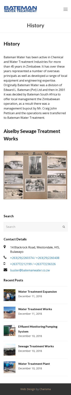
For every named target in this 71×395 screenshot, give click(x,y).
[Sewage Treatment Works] (9, 350)
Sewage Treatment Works (36, 346)
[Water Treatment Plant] (9, 367)
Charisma (45, 389)
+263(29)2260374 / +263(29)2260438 (34, 258)
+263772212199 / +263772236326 (33, 264)
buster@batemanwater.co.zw (30, 270)
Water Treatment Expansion (37, 291)
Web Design (27, 389)
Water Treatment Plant (34, 363)
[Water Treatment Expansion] (9, 295)
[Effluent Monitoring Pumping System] (9, 330)
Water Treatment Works (35, 309)
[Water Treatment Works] (9, 313)
